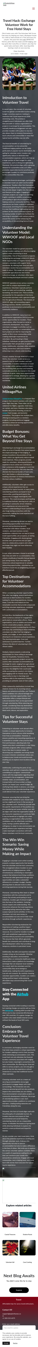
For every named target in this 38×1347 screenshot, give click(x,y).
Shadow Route (27, 1234)
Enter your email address (11, 1324)
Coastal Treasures (10, 1234)
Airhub (22, 994)
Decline (15, 1343)
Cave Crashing (27, 1262)
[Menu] (33, 8)
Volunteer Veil (10, 1262)
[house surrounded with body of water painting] (10, 1219)
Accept (6, 1343)
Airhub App (9, 1010)
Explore (19, 1290)
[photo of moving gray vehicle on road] (28, 1219)
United (4, 413)
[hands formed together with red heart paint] (10, 1247)
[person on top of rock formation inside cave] (28, 1247)
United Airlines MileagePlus (12, 398)
